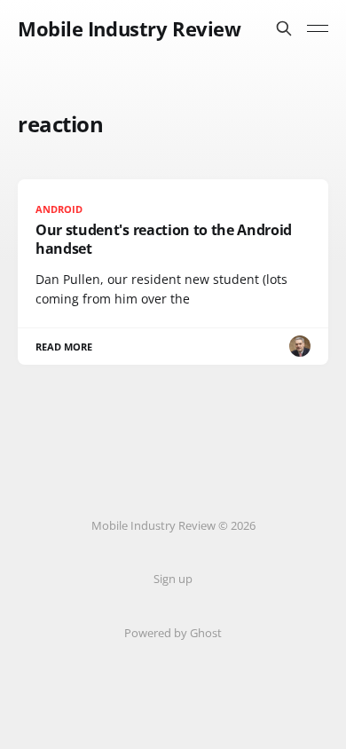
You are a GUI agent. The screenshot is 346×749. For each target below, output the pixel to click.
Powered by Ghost (173, 633)
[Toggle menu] (317, 28)
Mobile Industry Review (129, 28)
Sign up (173, 579)
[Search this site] (284, 28)
